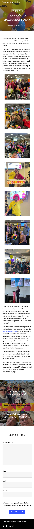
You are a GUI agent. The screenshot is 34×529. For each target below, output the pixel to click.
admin (11, 25)
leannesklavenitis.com (10, 331)
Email (5, 481)
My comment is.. (8, 442)
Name (5, 471)
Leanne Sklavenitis (11, 2)
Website (5, 491)
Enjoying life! (16, 11)
